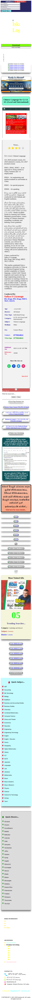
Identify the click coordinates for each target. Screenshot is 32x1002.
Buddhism (7, 700)
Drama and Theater (10, 719)
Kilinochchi (7, 864)
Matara (6, 877)
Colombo (7, 838)
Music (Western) (9, 785)
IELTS (6, 759)
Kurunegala (7, 867)
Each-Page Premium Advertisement (20, 957)
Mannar (6, 871)
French (6, 742)
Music (6, 778)
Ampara (6, 825)
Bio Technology (8, 693)
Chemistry (7, 709)
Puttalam (7, 894)
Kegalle (6, 861)
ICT (5, 755)
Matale (6, 874)
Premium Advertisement (16, 950)
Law (5, 768)
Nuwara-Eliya (8, 887)
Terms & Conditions (12, 923)
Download (16, 45)
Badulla (6, 831)
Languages (7, 765)
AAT (5, 686)
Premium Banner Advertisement (19, 948)
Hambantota (8, 848)
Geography (7, 745)
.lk (10, 1)
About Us (9, 925)
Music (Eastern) (9, 782)
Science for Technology (11, 795)
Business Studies (9, 706)
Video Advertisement (16, 959)
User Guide (9, 921)
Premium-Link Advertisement (18, 955)
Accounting (7, 690)
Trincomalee (8, 900)
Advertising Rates (11, 962)
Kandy (6, 858)
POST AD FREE (16, 47)
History (6, 752)
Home (8, 927)
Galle (5, 841)
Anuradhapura (8, 828)
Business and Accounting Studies (14, 703)
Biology (6, 696)
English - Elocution (9, 739)
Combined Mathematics (11, 713)
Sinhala (6, 798)
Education (7, 726)
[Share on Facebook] (14, 366)
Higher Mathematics (10, 749)
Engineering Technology (11, 732)
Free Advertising (11, 942)
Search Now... (6, 11)
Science (6, 791)
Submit (13, 397)
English (6, 736)
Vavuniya (7, 903)
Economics (7, 723)
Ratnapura (7, 897)
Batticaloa (7, 835)
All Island (7, 821)
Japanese (7, 762)
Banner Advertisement (16, 946)
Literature (7, 772)
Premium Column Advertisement (19, 953)
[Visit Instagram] (23, 366)
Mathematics (8, 775)
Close (18, 397)
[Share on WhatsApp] (9, 366)
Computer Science (9, 716)
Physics (6, 788)
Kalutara (6, 854)
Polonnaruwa (8, 890)
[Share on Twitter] (18, 366)
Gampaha (7, 844)
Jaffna (6, 851)
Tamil (5, 801)
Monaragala (7, 880)
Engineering (7, 729)
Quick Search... (21, 1)
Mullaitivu (7, 884)
